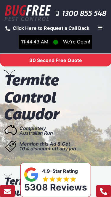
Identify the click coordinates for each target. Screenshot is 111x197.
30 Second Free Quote (55, 60)
